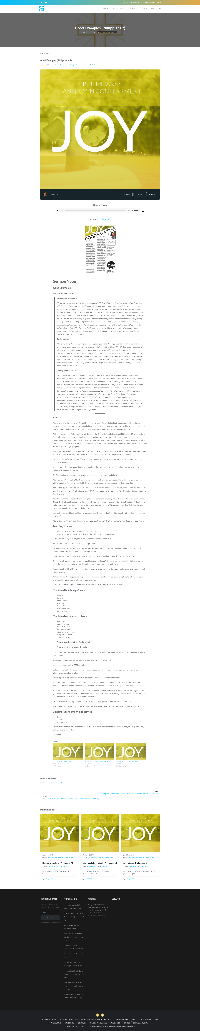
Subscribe (50, 918)
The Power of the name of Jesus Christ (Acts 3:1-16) (74, 996)
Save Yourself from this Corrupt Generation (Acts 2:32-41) (73, 986)
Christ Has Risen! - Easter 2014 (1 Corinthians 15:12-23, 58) (74, 974)
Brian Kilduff (53, 194)
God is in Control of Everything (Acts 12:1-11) (72, 906)
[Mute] (132, 210)
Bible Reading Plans (121, 1019)
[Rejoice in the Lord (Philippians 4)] (99, 751)
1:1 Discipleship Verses (48, 1019)
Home (85, 32)
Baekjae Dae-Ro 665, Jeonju (152, 2)
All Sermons (45, 53)
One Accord (57, 1022)
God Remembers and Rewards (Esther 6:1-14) (72, 927)
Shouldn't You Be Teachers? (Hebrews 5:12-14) (74, 947)
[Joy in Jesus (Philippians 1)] (68, 751)
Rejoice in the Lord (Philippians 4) (96, 761)
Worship (127, 1022)
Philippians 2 (104, 219)
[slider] (95, 210)
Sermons (92, 32)
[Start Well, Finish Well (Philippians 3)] (131, 751)
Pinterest (64, 783)
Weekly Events (115, 1022)
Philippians (98, 65)
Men (156, 1019)
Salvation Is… (82, 1022)
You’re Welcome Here (140, 1022)
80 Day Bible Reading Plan (69, 1019)
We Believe (103, 1022)
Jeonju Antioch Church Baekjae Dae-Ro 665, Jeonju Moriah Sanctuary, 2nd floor (98, 907)
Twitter (53, 783)
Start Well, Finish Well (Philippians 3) (129, 761)
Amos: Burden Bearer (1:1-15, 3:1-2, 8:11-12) (74, 955)
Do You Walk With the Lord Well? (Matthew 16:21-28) (74, 937)
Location (148, 1019)
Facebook (43, 783)
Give (140, 1019)
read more (50, 874)
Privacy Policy (69, 1022)
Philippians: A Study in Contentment (72, 65)
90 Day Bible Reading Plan (90, 1019)
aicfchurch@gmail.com (133, 2)
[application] (98, 210)
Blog (133, 1019)
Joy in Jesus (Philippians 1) (62, 761)
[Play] (58, 210)
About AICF (107, 1019)
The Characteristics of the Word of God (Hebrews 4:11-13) (74, 917)
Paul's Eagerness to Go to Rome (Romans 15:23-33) (74, 964)
